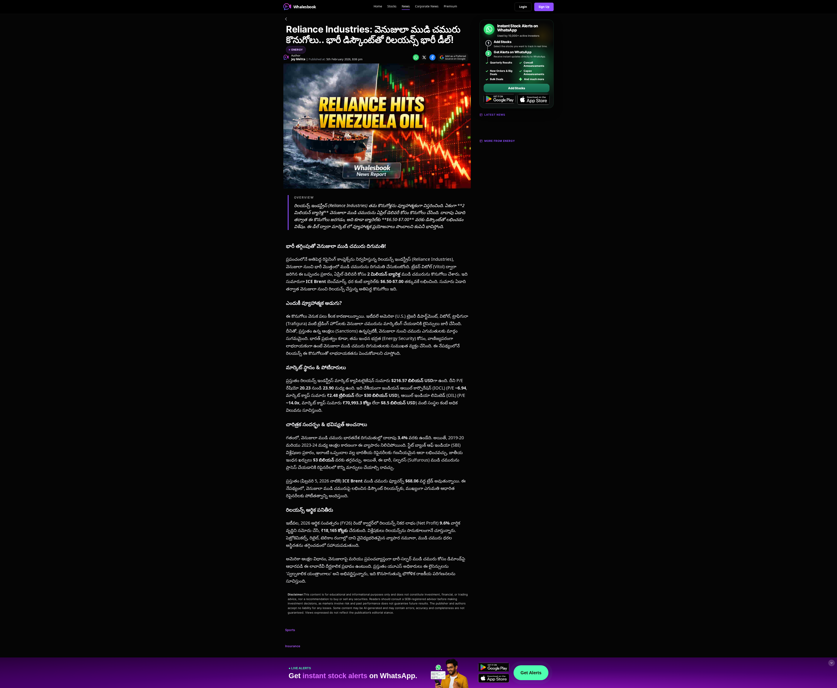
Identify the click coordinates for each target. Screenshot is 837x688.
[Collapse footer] (831, 663)
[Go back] (286, 19)
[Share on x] (424, 57)
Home (378, 6)
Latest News (494, 114)
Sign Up (544, 7)
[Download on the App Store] (533, 99)
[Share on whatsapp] (416, 57)
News (406, 6)
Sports (290, 630)
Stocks (391, 6)
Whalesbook (304, 6)
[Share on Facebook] (432, 57)
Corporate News (427, 6)
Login (523, 7)
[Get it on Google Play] (500, 99)
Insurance (292, 646)
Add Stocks (516, 88)
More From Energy (499, 140)
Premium (450, 6)
